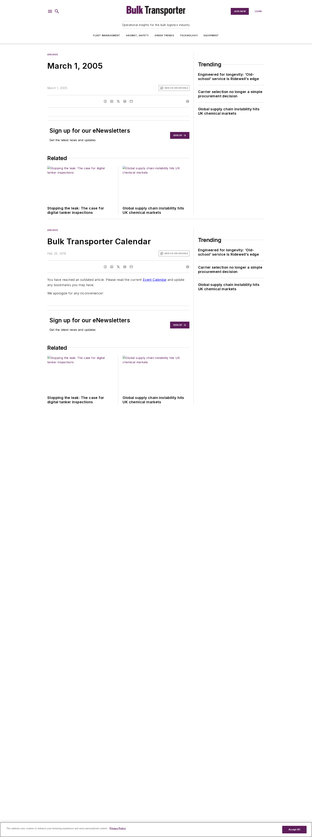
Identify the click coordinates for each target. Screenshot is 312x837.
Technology (189, 35)
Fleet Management (106, 35)
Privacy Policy (118, 828)
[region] (156, 829)
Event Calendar (155, 280)
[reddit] (125, 101)
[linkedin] (112, 101)
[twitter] (118, 101)
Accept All (294, 829)
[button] (50, 11)
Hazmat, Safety (137, 35)
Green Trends (164, 35)
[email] (131, 101)
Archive (52, 54)
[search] (57, 11)
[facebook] (105, 101)
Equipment (211, 35)
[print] (187, 101)
